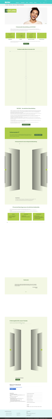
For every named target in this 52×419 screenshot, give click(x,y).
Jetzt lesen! (17, 379)
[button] (5, 169)
